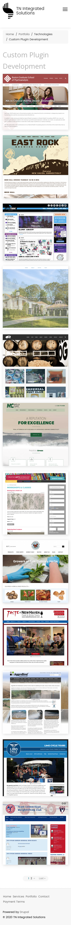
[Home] (8, 10)
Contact (43, 896)
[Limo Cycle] (35, 767)
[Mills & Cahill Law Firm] (35, 434)
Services (18, 896)
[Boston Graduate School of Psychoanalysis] (35, 102)
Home (10, 34)
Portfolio (24, 34)
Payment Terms (14, 902)
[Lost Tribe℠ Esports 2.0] (35, 232)
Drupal (24, 912)
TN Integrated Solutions (30, 11)
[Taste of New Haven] (35, 636)
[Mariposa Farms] (35, 571)
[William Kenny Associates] (35, 297)
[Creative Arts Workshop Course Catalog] (35, 503)
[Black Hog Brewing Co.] (35, 365)
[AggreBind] (35, 702)
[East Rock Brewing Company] (35, 166)
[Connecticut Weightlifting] (35, 833)
